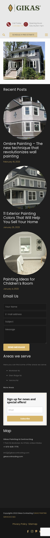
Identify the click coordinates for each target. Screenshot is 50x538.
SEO (14, 517)
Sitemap (32, 524)
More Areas (8, 387)
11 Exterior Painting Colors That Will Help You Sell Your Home (21, 217)
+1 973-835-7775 (17, 26)
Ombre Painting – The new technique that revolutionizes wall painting (23, 150)
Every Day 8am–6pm (36, 26)
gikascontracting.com (13, 456)
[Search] (4, 34)
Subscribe (25, 418)
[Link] (25, 8)
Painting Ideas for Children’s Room (19, 281)
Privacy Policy (20, 524)
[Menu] (46, 34)
